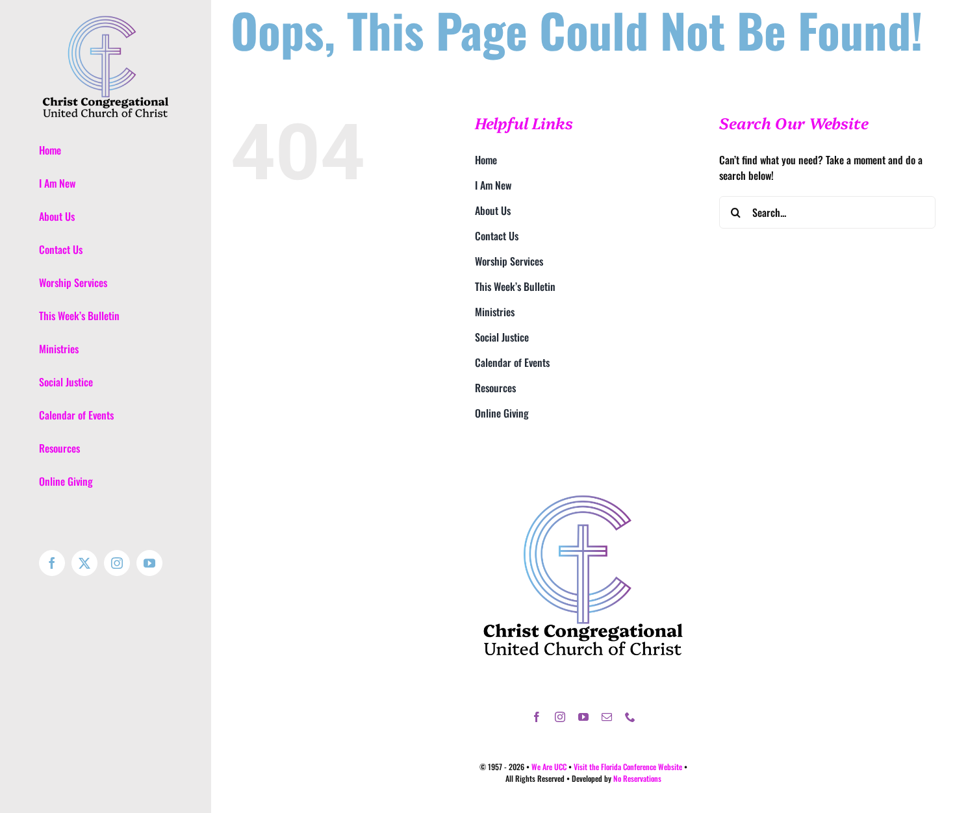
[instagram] (560, 717)
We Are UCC (549, 766)
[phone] (630, 717)
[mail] (607, 717)
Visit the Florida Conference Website (628, 766)
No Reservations (637, 778)
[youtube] (583, 717)
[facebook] (536, 717)
